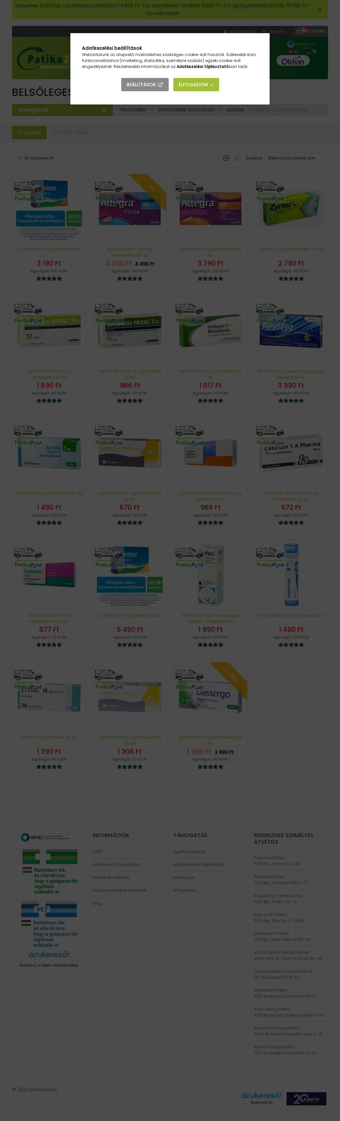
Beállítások (141, 84)
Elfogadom (193, 84)
